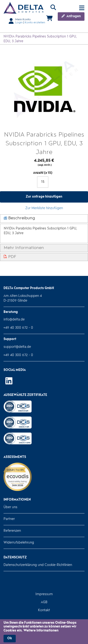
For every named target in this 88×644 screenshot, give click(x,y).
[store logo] (23, 8)
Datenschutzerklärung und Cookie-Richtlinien (38, 565)
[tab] (44, 218)
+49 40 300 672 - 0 (18, 328)
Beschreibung (21, 218)
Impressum (44, 594)
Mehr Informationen (24, 248)
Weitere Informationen (40, 630)
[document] (44, 631)
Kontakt (44, 610)
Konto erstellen (35, 22)
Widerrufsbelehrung (19, 542)
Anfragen (73, 16)
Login (19, 22)
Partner (9, 519)
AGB (44, 602)
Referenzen (12, 531)
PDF (11, 257)
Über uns (10, 507)
